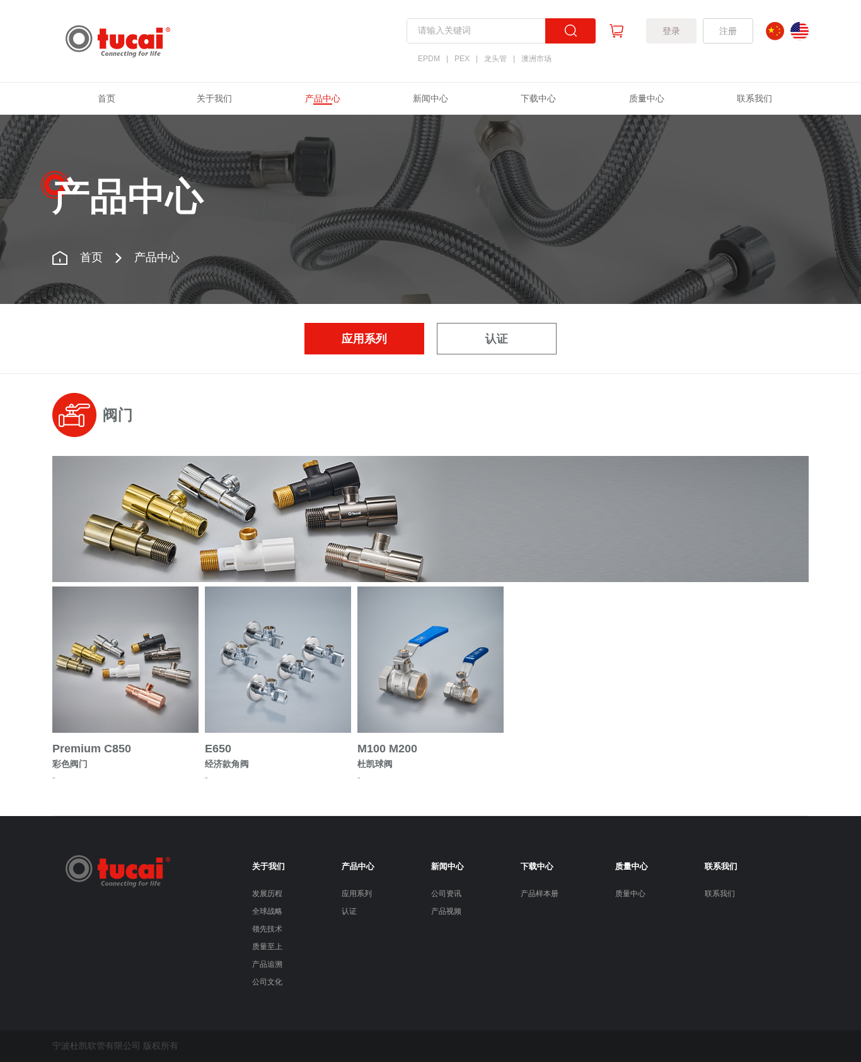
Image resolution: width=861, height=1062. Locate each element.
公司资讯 (446, 893)
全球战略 (267, 911)
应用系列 (364, 338)
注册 (728, 31)
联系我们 (754, 98)
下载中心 (538, 98)
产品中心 (322, 98)
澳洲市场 (536, 58)
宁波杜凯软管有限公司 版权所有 (115, 1046)
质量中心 (646, 98)
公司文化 (267, 981)
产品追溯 (267, 964)
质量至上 (267, 946)
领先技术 (267, 929)
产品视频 (446, 911)
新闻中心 (430, 98)
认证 (496, 338)
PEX (462, 58)
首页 (106, 98)
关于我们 (214, 98)
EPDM (429, 58)
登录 (671, 31)
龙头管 (495, 58)
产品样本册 (539, 893)
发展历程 (267, 893)
